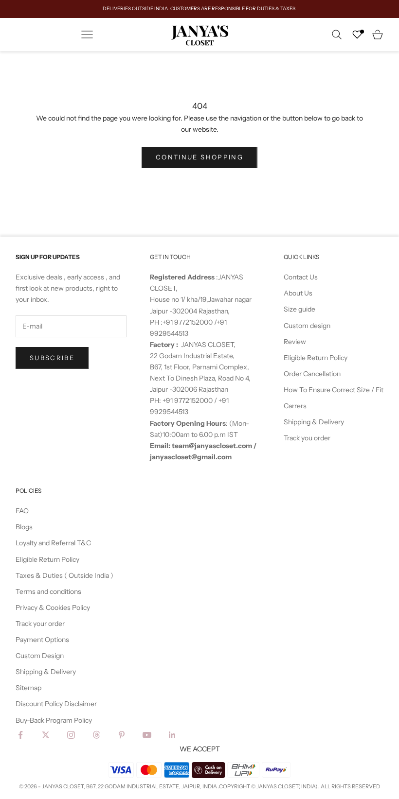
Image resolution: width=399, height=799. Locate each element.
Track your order (40, 623)
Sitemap (28, 687)
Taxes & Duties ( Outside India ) (64, 575)
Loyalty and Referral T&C (53, 542)
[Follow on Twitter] (46, 735)
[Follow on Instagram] (71, 735)
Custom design (307, 325)
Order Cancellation (312, 373)
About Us (298, 293)
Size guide (299, 309)
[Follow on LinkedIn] (172, 735)
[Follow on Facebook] (20, 735)
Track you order (307, 438)
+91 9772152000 (188, 322)
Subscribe (52, 358)
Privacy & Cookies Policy (53, 607)
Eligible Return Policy (315, 357)
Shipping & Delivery (314, 421)
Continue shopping (199, 157)
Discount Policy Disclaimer (56, 703)
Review (295, 341)
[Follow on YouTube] (147, 735)
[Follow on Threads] (96, 735)
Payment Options (42, 639)
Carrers (295, 405)
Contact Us (301, 277)
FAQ (22, 510)
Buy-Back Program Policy (54, 720)
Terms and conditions (48, 591)
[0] (357, 34)
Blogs (24, 526)
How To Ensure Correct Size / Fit (333, 389)
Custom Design (40, 655)
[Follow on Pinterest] (122, 735)
